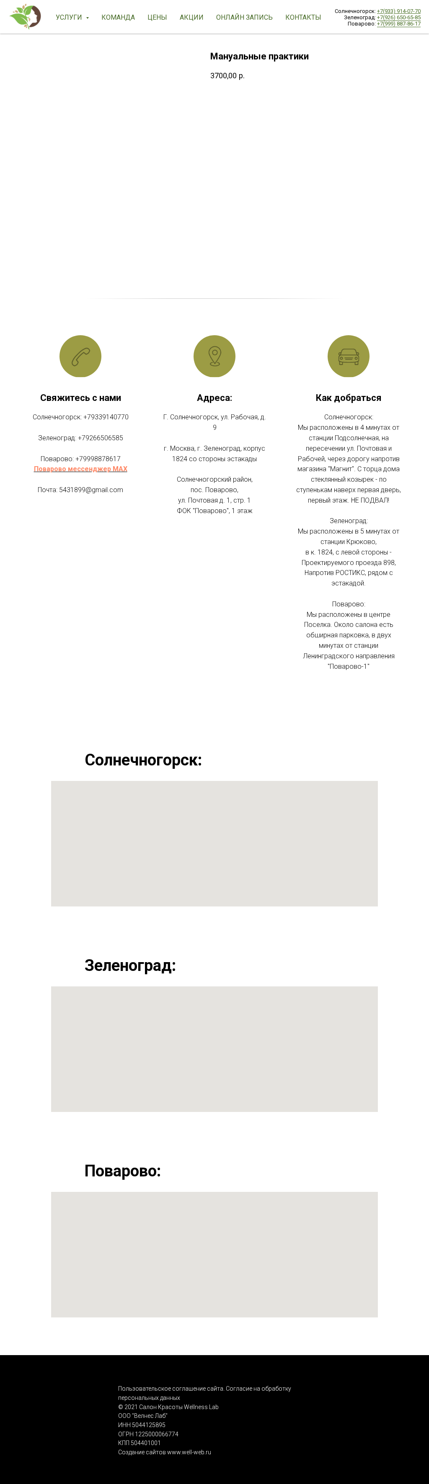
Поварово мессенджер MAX (80, 469)
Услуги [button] (70, 17)
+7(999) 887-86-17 (399, 24)
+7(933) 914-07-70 (399, 11)
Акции (192, 17)
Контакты (303, 17)
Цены (157, 17)
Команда (118, 17)
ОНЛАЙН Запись (244, 17)
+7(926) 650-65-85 (399, 17)
